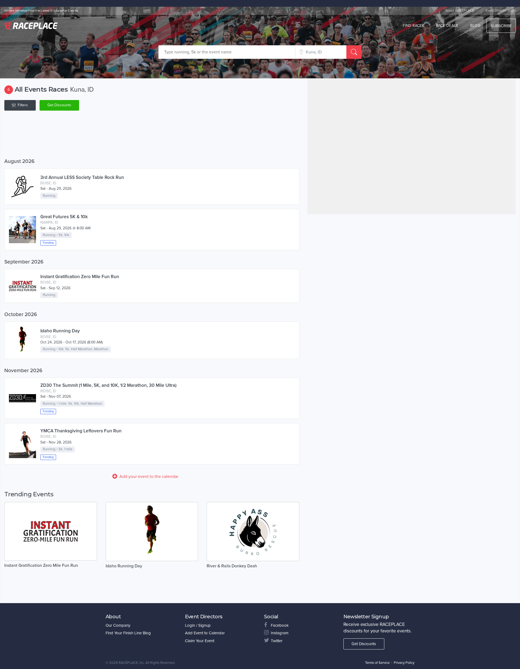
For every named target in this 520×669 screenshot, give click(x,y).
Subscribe (501, 25)
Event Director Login (501, 10)
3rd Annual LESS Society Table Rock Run (82, 177)
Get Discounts (59, 105)
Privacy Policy (404, 663)
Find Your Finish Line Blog (128, 633)
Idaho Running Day (60, 331)
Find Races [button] (413, 25)
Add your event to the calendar (148, 476)
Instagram (279, 633)
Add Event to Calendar (205, 633)
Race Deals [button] (447, 25)
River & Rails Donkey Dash (232, 566)
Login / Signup (198, 625)
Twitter (276, 640)
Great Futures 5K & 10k (64, 217)
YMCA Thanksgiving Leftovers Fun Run (81, 431)
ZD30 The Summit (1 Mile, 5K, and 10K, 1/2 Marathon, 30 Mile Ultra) (108, 385)
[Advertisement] (151, 135)
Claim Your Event (199, 640)
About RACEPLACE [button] (459, 10)
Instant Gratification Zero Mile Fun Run (79, 276)
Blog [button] (475, 25)
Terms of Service (377, 663)
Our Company (118, 625)
